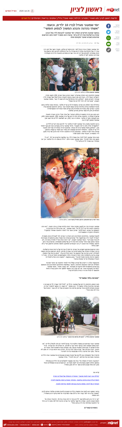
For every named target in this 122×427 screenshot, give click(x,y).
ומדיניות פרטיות (25, 424)
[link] (110, 26)
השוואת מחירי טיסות (64, 425)
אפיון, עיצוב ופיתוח (12, 424)
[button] (20, 134)
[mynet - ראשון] (94, 9)
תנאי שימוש (35, 424)
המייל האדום (11, 11)
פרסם (45, 425)
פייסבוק (54, 425)
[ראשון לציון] (109, 423)
